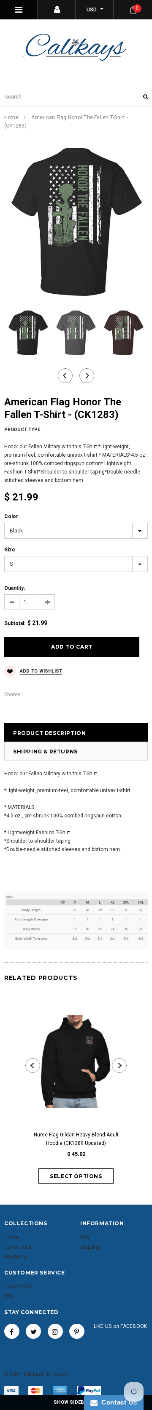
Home (11, 117)
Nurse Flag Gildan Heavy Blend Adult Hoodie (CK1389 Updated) (76, 1139)
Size (9, 550)
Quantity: (14, 588)
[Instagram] (55, 1331)
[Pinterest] (76, 1331)
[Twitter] (33, 1331)
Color (11, 516)
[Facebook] (11, 1331)
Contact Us (117, 1402)
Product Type (22, 429)
